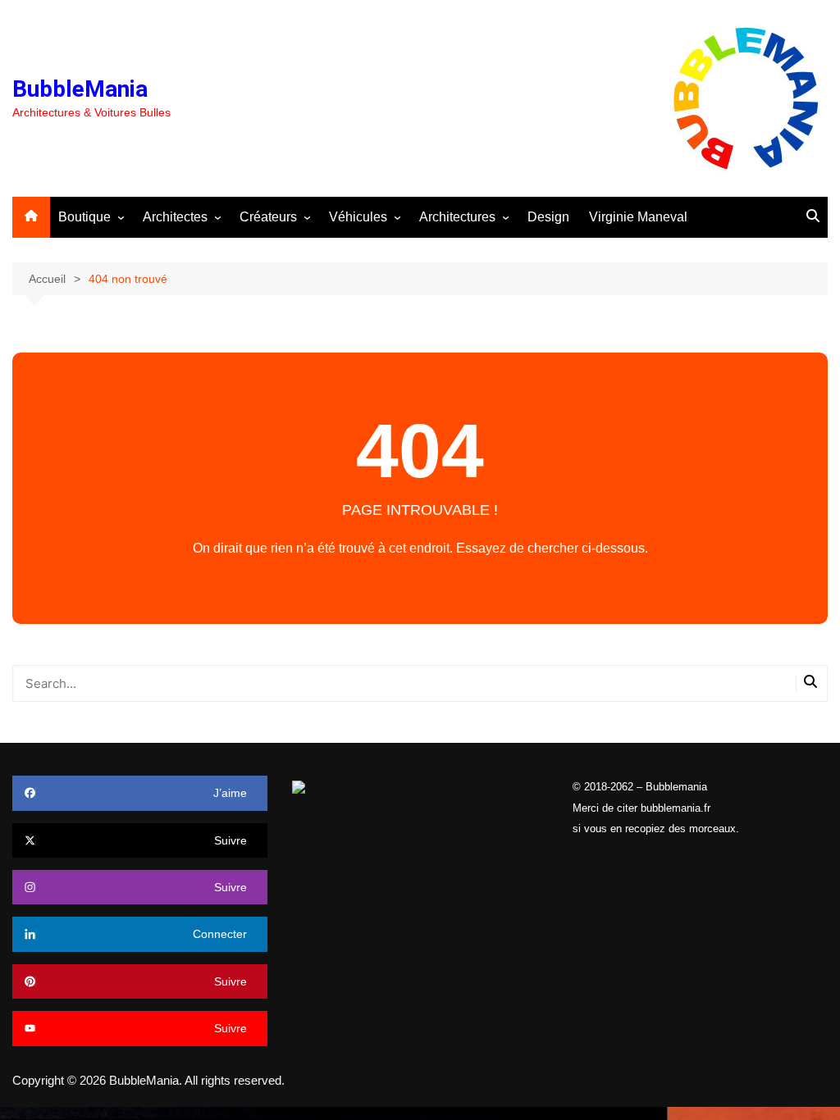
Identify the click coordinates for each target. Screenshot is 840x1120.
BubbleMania (80, 88)
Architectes (175, 217)
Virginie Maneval (638, 217)
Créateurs (268, 217)
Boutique (84, 217)
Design (548, 217)
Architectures (457, 217)
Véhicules (358, 217)
